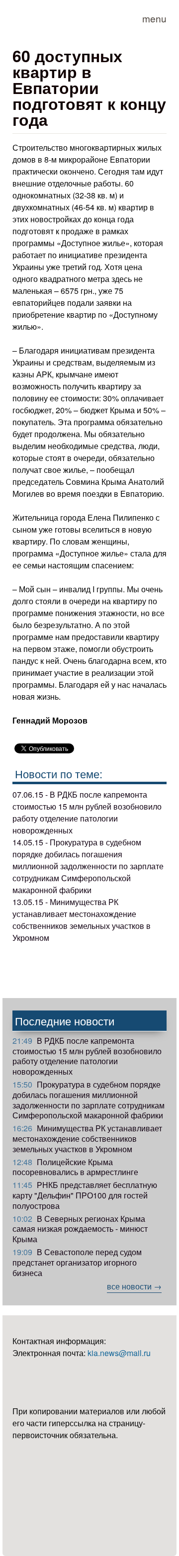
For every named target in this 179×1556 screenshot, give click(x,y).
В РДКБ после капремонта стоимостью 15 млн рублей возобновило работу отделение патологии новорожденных (87, 1056)
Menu (154, 18)
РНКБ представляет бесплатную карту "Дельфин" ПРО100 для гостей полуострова (84, 1195)
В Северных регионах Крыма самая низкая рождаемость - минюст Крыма (80, 1229)
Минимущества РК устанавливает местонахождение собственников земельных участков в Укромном (87, 1138)
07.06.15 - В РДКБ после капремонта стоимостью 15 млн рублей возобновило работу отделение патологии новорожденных (87, 812)
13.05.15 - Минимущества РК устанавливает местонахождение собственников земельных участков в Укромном (81, 919)
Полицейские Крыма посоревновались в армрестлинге (75, 1167)
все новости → (134, 1286)
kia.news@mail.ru (119, 1353)
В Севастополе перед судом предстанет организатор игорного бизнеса (77, 1262)
